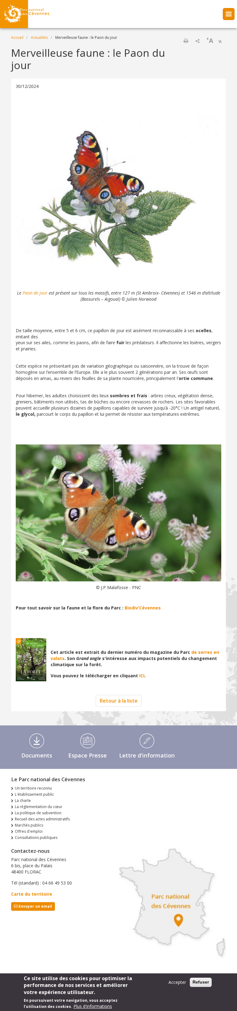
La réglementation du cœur (38, 806)
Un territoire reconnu (33, 788)
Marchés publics (29, 825)
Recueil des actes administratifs (42, 819)
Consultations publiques (36, 837)
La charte (23, 800)
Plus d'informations (92, 1006)
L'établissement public (34, 794)
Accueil (17, 37)
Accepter (177, 982)
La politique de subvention (38, 812)
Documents (36, 755)
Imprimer (186, 41)
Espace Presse (87, 755)
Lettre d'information (147, 755)
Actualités (39, 37)
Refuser (201, 982)
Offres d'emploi (29, 831)
